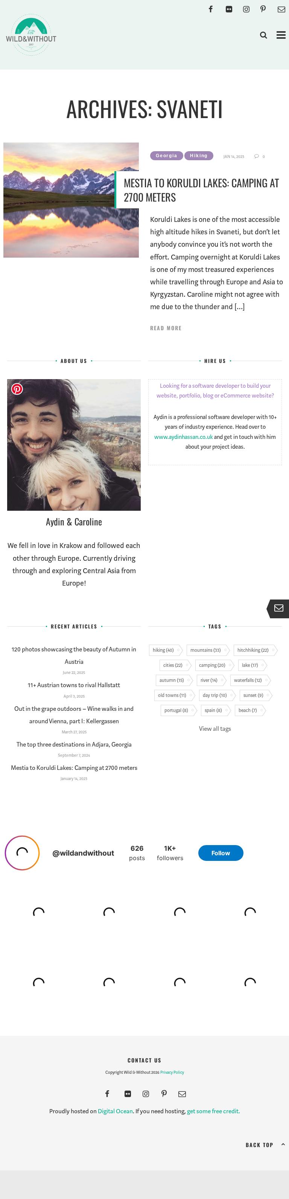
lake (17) (250, 665)
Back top (260, 1145)
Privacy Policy (172, 1072)
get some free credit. (213, 1111)
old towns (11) (172, 695)
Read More (166, 328)
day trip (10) (215, 695)
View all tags (215, 728)
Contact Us (144, 1060)
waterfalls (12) (248, 680)
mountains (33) (205, 650)
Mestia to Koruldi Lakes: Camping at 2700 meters (201, 190)
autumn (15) (172, 680)
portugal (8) (176, 710)
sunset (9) (253, 695)
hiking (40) (163, 650)
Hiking (199, 155)
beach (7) (248, 710)
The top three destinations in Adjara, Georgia (74, 744)
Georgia (167, 155)
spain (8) (213, 710)
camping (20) (212, 665)
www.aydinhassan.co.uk (183, 437)
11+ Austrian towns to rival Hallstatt (74, 685)
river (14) (209, 680)
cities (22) (173, 665)
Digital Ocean (115, 1111)
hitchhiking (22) (253, 650)
